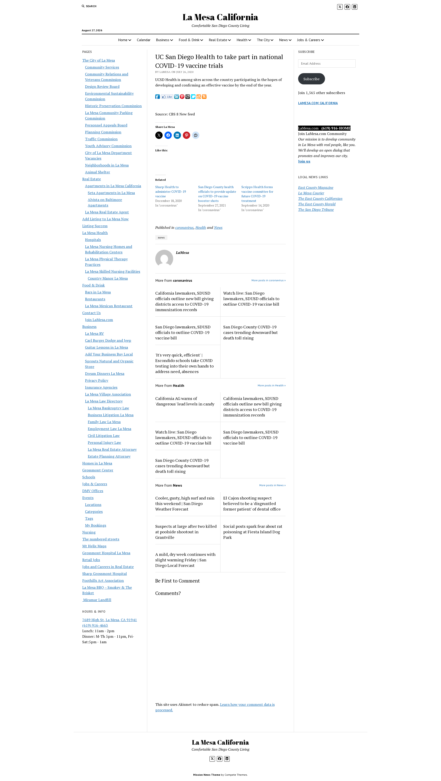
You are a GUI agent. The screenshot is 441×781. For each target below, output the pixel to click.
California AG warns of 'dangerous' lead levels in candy (184, 401)
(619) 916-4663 (95, 625)
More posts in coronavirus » (269, 280)
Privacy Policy (96, 380)
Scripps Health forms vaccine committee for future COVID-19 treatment (257, 194)
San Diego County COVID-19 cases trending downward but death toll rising (250, 332)
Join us (304, 161)
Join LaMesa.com (99, 319)
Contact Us (91, 312)
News (283, 39)
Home (122, 39)
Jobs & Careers (308, 39)
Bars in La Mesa (98, 292)
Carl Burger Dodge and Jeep (108, 340)
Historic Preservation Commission (113, 105)
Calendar (143, 39)
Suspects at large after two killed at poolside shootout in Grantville (186, 531)
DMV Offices (92, 490)
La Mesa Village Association (108, 394)
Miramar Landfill (96, 599)
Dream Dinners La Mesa (104, 373)
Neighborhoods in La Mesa (107, 165)
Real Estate (218, 39)
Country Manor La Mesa (108, 278)
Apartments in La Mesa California (113, 185)
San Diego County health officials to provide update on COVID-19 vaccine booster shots (217, 194)
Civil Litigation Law (104, 435)
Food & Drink (189, 39)
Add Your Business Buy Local (109, 354)
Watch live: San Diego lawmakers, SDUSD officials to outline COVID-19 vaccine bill (251, 298)
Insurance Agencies (101, 387)
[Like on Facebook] (167, 97)
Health (242, 39)
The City (263, 39)
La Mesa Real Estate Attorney (112, 449)
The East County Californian (320, 198)
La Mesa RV (94, 333)
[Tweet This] (193, 97)
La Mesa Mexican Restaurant (109, 305)
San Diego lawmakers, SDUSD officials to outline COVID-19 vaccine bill (183, 332)
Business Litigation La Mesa (110, 414)
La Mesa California (220, 17)
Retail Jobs (91, 559)
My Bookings (95, 525)
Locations (93, 504)
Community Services (102, 67)
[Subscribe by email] (198, 97)
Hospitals (93, 239)
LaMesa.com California (318, 103)
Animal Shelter (97, 172)
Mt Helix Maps (94, 545)
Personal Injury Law (104, 442)
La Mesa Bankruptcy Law (108, 408)
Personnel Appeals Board (106, 125)
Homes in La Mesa (97, 463)
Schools (88, 477)
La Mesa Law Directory (104, 401)
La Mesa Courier (311, 192)
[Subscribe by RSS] (204, 97)
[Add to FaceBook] (157, 97)
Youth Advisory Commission (108, 145)
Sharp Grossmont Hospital (104, 573)
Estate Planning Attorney (109, 456)
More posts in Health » (272, 385)
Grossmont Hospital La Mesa (106, 552)
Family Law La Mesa (104, 421)
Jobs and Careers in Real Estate (108, 566)
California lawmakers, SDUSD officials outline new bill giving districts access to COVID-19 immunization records (184, 301)
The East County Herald (317, 204)
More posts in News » (272, 485)
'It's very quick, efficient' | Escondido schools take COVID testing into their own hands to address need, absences (184, 363)
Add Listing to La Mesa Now (105, 218)
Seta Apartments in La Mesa (111, 192)
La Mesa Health (95, 232)
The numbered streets (100, 539)
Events (87, 497)
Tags (89, 518)
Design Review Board (102, 86)
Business (162, 39)
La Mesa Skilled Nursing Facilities (112, 271)
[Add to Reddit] (187, 97)
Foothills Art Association (103, 580)
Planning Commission (103, 132)
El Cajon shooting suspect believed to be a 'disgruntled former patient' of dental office (252, 503)
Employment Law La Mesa (109, 428)
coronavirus (184, 227)
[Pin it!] (182, 97)
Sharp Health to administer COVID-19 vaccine (170, 191)
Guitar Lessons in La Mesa (106, 347)
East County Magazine (315, 187)
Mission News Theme (206, 774)
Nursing (89, 532)
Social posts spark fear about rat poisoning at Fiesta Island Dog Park (252, 531)
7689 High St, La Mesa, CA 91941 (109, 619)
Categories (94, 511)
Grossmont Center (97, 470)
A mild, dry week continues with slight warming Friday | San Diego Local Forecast (185, 559)
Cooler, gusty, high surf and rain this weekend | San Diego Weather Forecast (184, 503)
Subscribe (311, 78)
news (161, 237)
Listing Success (94, 225)
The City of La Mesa (98, 60)
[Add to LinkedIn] (176, 97)
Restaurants (95, 298)
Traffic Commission (101, 138)
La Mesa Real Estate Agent (107, 212)
